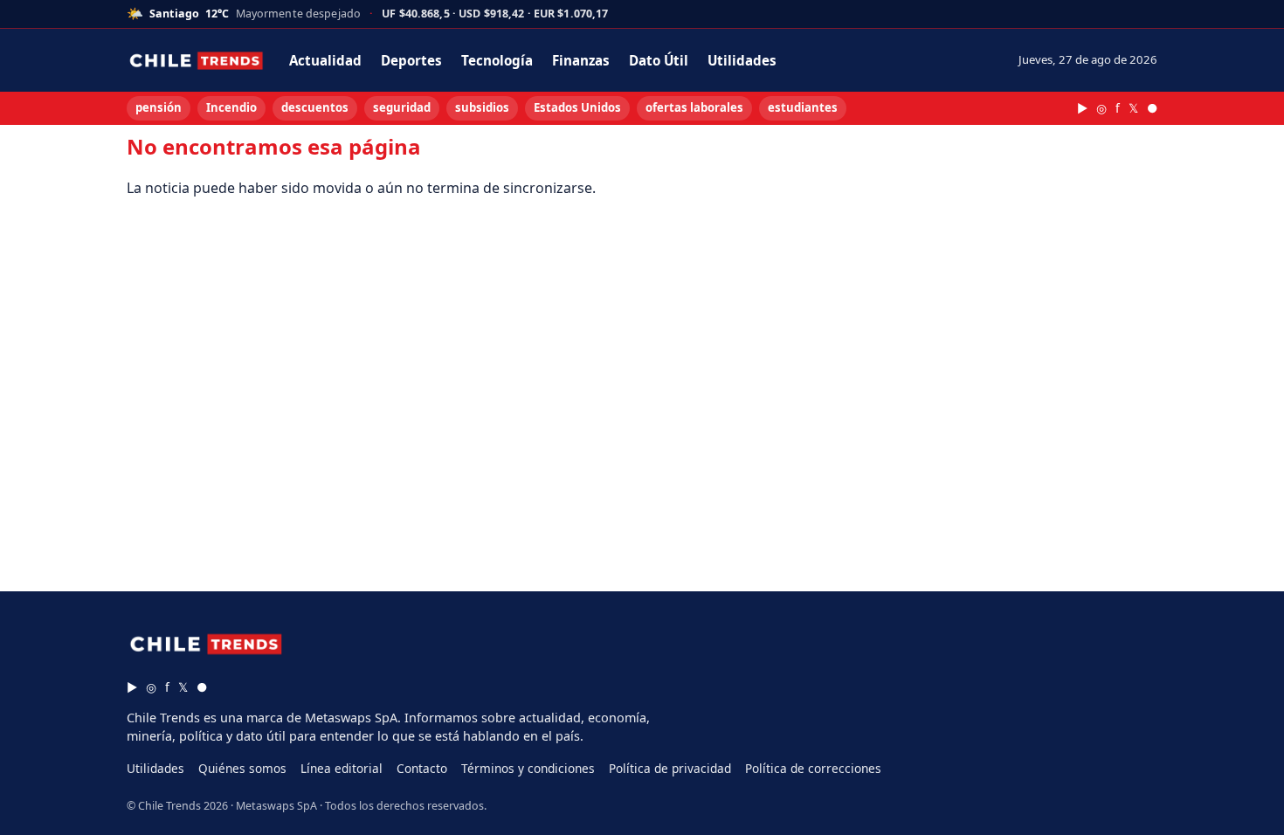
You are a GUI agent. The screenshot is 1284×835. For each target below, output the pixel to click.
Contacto (422, 768)
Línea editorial (341, 768)
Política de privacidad (670, 768)
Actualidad (325, 60)
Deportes (411, 60)
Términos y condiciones (528, 768)
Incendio (231, 107)
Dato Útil (658, 60)
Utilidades (742, 60)
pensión (158, 107)
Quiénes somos (242, 768)
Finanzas (581, 60)
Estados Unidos (577, 107)
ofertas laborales (694, 107)
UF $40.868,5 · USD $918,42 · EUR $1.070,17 (495, 14)
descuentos (315, 107)
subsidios (482, 107)
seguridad (402, 107)
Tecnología (497, 60)
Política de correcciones (813, 768)
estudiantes (803, 107)
